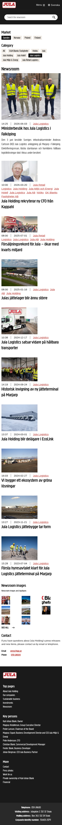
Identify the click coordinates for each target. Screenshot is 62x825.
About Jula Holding (10, 691)
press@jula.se (16, 651)
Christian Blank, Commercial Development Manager (24, 744)
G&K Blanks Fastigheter (18, 51)
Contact (6, 766)
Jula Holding (8, 55)
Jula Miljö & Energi (10, 60)
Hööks (35, 51)
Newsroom (7, 706)
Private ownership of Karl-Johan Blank (18, 778)
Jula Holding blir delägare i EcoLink (27, 439)
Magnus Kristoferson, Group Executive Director (22, 725)
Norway (17, 37)
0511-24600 (16, 655)
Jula (43, 51)
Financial (6, 782)
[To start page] (9, 5)
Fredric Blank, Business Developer (16, 748)
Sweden (6, 37)
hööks (40, 192)
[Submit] (54, 17)
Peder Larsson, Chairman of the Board (18, 729)
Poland (27, 37)
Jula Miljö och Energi (41, 188)
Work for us (7, 774)
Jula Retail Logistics (30, 60)
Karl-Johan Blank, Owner (13, 721)
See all (5, 628)
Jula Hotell (21, 55)
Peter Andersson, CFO (11, 740)
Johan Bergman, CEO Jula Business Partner (20, 752)
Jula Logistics (35, 55)
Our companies (9, 695)
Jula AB (31, 192)
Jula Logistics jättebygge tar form (26, 527)
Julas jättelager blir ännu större (24, 298)
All (4, 51)
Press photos (8, 770)
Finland (38, 37)
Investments (8, 703)
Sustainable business (11, 699)
